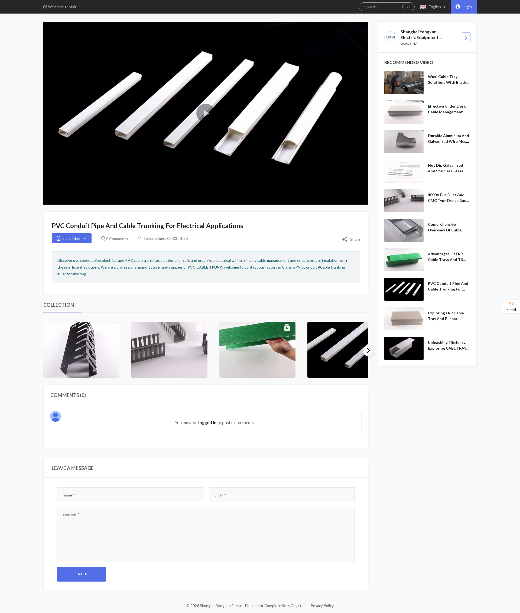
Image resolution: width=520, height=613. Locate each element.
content (71, 514)
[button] (434, 7)
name (69, 495)
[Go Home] (466, 37)
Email (220, 495)
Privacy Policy (322, 605)
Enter (81, 574)
